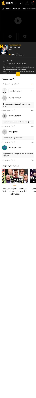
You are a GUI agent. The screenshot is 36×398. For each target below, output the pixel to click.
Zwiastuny (25, 8)
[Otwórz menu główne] (32, 3)
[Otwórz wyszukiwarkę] (21, 3)
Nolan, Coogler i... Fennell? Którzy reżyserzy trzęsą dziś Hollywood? (15, 191)
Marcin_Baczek (15, 147)
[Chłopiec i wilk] (4, 50)
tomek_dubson (15, 116)
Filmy (7, 8)
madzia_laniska (15, 98)
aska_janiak (13, 132)
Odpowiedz (6, 110)
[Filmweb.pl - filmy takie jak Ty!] (9, 3)
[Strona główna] (3, 9)
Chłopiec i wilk (16, 8)
